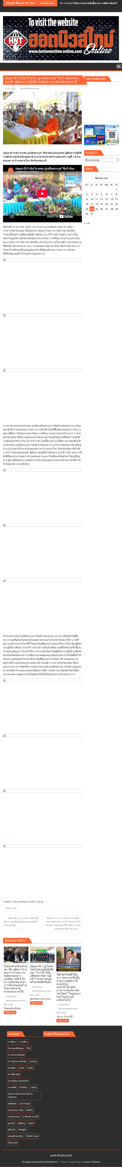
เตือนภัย (11, 1129)
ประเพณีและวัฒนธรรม (18, 1080)
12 (101, 199)
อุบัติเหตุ (21, 1123)
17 (92, 204)
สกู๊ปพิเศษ (12, 1103)
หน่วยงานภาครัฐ (15, 1110)
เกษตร (31, 1123)
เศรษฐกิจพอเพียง (15, 1136)
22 (116, 204)
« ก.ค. (87, 223)
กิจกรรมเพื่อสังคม (16, 1048)
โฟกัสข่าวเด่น (11, 908)
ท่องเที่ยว (12, 1067)
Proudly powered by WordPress (39, 1161)
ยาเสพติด (12, 1087)
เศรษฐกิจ (22, 1129)
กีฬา (29, 1048)
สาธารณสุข (25, 1103)
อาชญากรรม (14, 1116)
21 (111, 204)
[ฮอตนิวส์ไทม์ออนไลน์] (6, 66)
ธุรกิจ (21, 1067)
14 (111, 199)
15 (116, 199)
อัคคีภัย (29, 1110)
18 (96, 204)
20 (106, 204)
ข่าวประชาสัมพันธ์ (16, 1054)
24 (92, 208)
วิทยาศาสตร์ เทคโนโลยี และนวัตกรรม (20, 1095)
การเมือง (23, 1041)
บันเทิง (30, 1067)
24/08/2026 (11, 996)
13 (106, 199)
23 (86, 208)
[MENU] (118, 66)
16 (86, 204)
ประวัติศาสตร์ (14, 1074)
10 (92, 199)
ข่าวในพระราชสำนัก (17, 1061)
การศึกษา (12, 1041)
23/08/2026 (37, 987)
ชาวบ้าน (33, 1061)
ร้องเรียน (23, 1087)
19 (101, 204)
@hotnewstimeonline (29, 88)
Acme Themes (92, 1161)
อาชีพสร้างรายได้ (30, 1116)
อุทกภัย (11, 1123)
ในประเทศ (12, 1142)
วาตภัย (33, 1087)
